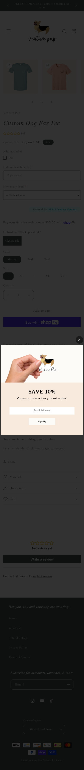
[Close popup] (79, 340)
